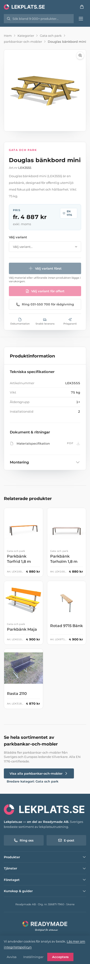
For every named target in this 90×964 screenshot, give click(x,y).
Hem (8, 35)
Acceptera (60, 957)
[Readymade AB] (45, 925)
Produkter (12, 857)
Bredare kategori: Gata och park (32, 781)
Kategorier (26, 35)
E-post (69, 840)
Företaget (12, 880)
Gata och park (51, 35)
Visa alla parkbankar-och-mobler (36, 773)
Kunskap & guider (18, 891)
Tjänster (10, 868)
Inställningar (33, 957)
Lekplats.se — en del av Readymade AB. (36, 822)
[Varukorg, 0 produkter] (82, 6)
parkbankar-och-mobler (23, 41)
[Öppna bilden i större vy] (45, 90)
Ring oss (27, 840)
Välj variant (18, 237)
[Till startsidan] (25, 6)
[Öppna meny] (81, 18)
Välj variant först (48, 268)
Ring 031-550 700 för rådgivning (48, 304)
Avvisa (12, 957)
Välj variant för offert (48, 291)
